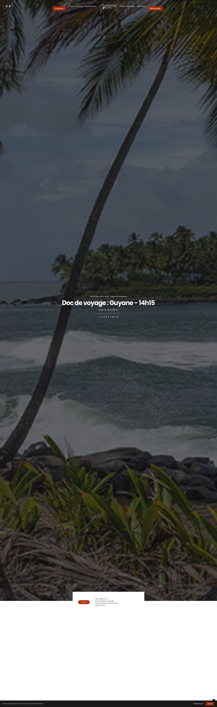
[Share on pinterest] (106, 317)
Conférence (122, 296)
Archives (141, 6)
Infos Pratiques (128, 6)
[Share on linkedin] (108, 317)
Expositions (91, 6)
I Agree (210, 703)
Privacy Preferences (198, 703)
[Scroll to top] (213, 700)
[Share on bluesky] (113, 317)
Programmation (75, 6)
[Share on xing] (115, 317)
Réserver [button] (84, 602)
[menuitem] (4, 6)
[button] (4, 6)
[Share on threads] (104, 317)
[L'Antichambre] (108, 6)
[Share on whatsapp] (111, 317)
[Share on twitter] (102, 317)
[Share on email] (117, 317)
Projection (114, 296)
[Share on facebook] (100, 317)
